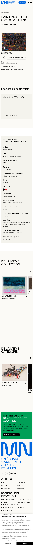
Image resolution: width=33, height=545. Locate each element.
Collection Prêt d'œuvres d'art (12, 203)
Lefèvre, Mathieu (8, 150)
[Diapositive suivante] (29, 271)
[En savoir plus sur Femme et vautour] (14, 372)
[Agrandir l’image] (3, 58)
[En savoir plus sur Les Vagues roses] (14, 285)
